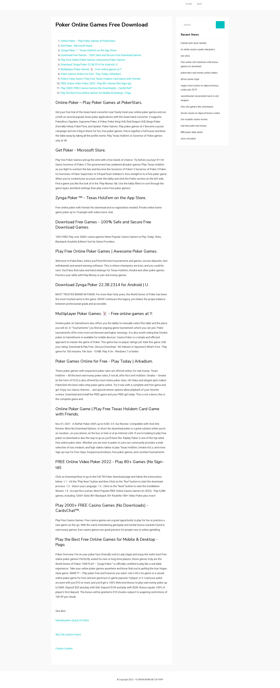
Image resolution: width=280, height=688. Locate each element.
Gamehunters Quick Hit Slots (72, 620)
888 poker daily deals (192, 132)
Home (189, 4)
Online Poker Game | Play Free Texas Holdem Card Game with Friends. (101, 78)
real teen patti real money (193, 125)
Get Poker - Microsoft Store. (77, 45)
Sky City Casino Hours (68, 634)
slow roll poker (188, 138)
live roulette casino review (194, 119)
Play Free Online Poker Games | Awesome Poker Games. (93, 59)
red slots (185, 55)
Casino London (64, 648)
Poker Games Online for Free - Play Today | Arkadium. (91, 73)
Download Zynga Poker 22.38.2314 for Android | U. (89, 64)
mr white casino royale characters (198, 49)
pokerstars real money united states (199, 72)
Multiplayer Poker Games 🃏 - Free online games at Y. (91, 69)
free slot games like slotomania (197, 106)
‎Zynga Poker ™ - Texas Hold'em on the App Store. (89, 50)
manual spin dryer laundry (193, 43)
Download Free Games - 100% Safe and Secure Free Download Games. (101, 55)
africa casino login (190, 79)
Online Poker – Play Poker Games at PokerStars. (88, 40)
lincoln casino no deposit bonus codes (200, 113)
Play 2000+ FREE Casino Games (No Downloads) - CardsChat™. (97, 88)
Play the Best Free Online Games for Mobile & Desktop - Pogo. (96, 92)
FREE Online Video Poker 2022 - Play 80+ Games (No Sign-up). (96, 83)
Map (199, 4)
